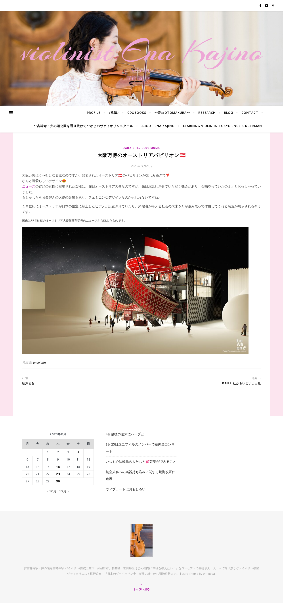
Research (207, 112)
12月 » (64, 491)
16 (58, 466)
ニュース (28, 186)
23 (58, 474)
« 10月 (52, 491)
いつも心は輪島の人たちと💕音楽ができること (141, 461)
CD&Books (136, 112)
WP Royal (209, 574)
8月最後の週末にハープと (125, 434)
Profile (93, 112)
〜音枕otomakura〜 (172, 112)
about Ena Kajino (158, 126)
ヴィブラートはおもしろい (125, 489)
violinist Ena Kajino (141, 51)
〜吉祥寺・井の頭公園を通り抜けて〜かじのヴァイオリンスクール (83, 126)
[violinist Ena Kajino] (141, 540)
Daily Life (131, 148)
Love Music (151, 148)
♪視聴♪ (114, 112)
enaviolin (39, 362)
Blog (228, 112)
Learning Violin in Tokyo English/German (222, 126)
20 (27, 474)
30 (58, 481)
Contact (249, 112)
